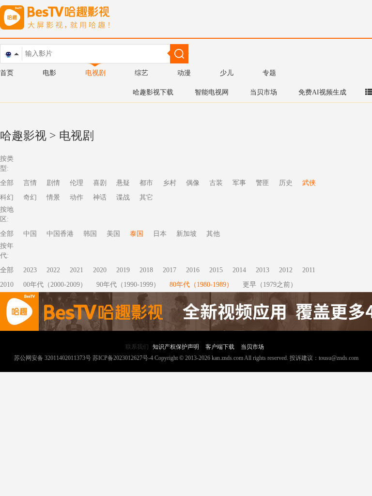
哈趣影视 (23, 135)
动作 (76, 197)
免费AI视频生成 (322, 92)
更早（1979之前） (270, 284)
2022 (53, 270)
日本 (160, 233)
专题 (269, 73)
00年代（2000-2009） (55, 284)
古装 (216, 182)
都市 (146, 182)
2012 (286, 270)
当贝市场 (263, 92)
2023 (30, 270)
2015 (216, 270)
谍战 (123, 197)
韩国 (90, 233)
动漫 (184, 73)
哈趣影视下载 (153, 92)
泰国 (136, 233)
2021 (76, 270)
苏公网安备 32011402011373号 (52, 358)
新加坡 (186, 233)
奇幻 (30, 197)
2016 (193, 270)
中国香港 (60, 233)
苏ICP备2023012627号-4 (123, 358)
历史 (286, 182)
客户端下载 (219, 346)
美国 (113, 233)
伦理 (76, 182)
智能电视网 (212, 92)
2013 (262, 270)
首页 (7, 73)
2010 (7, 284)
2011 (308, 270)
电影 (49, 73)
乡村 (169, 182)
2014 (239, 270)
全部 (7, 270)
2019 (123, 270)
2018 (146, 270)
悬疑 (123, 182)
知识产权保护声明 (176, 346)
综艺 (141, 73)
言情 (30, 182)
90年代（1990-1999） (128, 284)
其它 (146, 197)
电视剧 (95, 73)
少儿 (226, 73)
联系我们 (137, 346)
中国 (30, 233)
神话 (100, 197)
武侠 (309, 182)
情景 (53, 197)
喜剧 (100, 182)
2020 (100, 270)
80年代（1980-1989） (201, 284)
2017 (169, 270)
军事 (239, 182)
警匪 (262, 182)
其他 (213, 233)
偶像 (193, 182)
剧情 (53, 182)
